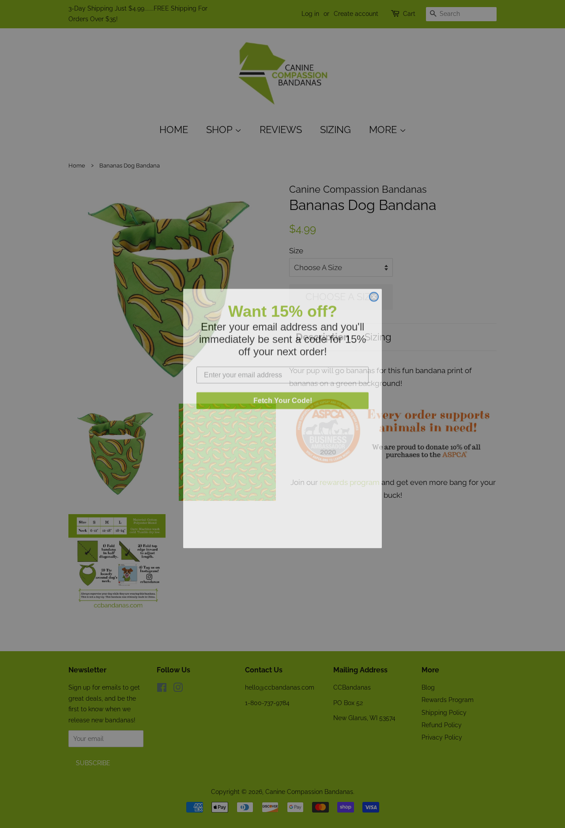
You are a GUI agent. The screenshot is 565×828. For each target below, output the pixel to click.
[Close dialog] (373, 292)
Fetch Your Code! (282, 396)
